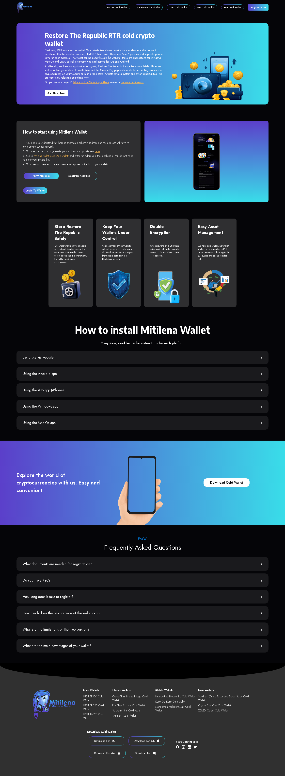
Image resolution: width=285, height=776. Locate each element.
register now (258, 7)
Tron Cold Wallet (178, 7)
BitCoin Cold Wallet (117, 7)
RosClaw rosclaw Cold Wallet (128, 705)
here (97, 151)
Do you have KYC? (36, 580)
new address (41, 176)
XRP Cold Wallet (232, 7)
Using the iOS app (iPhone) (43, 390)
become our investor (132, 82)
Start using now (56, 93)
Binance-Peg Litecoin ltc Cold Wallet (175, 696)
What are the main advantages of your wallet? (57, 645)
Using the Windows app (40, 406)
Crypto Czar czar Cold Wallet (214, 705)
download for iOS (145, 741)
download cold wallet (226, 482)
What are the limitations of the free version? (56, 629)
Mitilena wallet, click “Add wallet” (51, 156)
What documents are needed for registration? (57, 564)
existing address (79, 176)
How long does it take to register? (48, 596)
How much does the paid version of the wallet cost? (61, 613)
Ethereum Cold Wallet (148, 7)
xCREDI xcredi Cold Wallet (213, 710)
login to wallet (35, 190)
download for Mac (105, 753)
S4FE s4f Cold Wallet (124, 716)
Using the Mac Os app (39, 422)
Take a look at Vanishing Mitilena (91, 82)
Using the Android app (40, 373)
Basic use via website (38, 357)
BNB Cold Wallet (206, 7)
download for (102, 741)
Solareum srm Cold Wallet (126, 710)
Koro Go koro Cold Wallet (170, 702)
